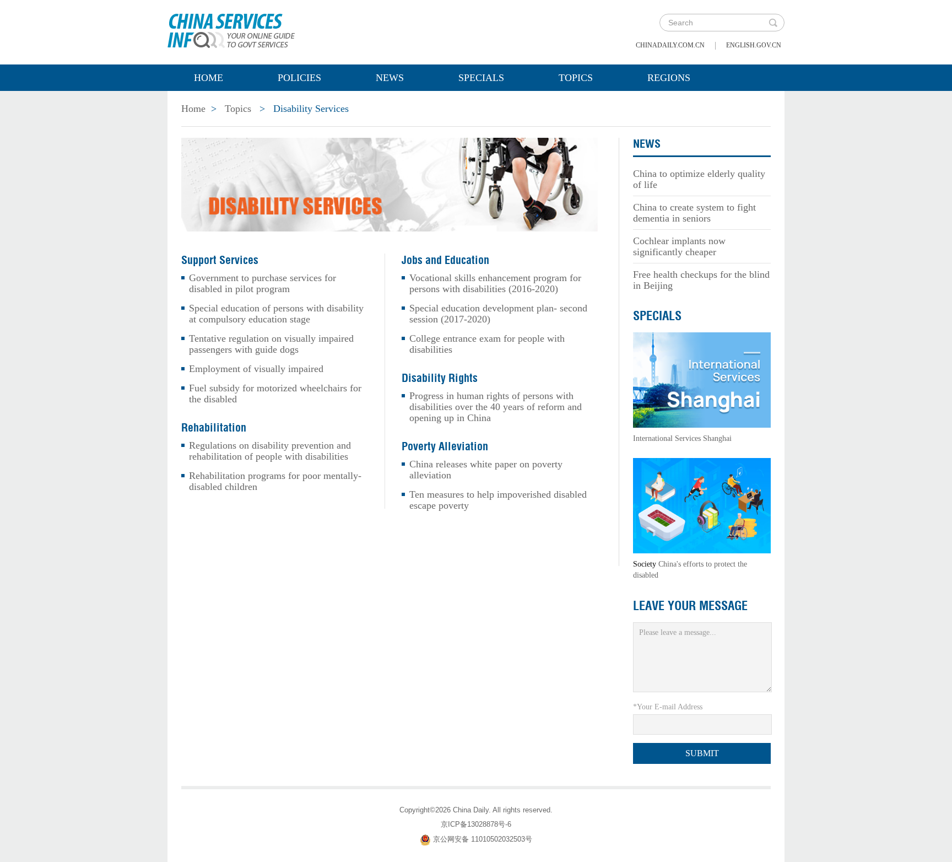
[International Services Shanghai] (702, 379)
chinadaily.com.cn (670, 45)
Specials (481, 77)
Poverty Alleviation (445, 446)
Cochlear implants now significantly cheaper (679, 246)
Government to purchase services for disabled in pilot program (262, 283)
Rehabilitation (213, 428)
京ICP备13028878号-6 (476, 824)
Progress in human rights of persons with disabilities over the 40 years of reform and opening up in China (495, 406)
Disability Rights (440, 378)
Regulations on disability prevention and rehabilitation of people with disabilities (270, 451)
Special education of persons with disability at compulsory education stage (276, 314)
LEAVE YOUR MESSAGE (690, 605)
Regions (668, 77)
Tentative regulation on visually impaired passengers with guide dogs (271, 344)
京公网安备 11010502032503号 (482, 839)
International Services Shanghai (682, 438)
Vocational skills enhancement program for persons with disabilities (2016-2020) (495, 283)
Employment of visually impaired (256, 368)
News (390, 77)
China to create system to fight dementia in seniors (694, 213)
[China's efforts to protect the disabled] (702, 504)
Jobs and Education (445, 260)
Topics (576, 77)
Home (208, 77)
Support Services (219, 260)
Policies (299, 77)
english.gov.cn (753, 45)
